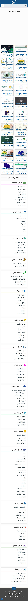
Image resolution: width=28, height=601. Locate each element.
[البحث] (2, 5)
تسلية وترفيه (21, 314)
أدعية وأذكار (21, 186)
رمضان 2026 (21, 205)
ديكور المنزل (21, 563)
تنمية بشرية (21, 557)
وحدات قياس (21, 512)
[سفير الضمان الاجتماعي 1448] (21, 101)
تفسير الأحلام (21, 549)
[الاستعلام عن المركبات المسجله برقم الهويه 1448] (7, 75)
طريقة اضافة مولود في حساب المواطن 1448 (7, 107)
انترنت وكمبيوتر (20, 350)
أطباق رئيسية (21, 435)
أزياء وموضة (21, 377)
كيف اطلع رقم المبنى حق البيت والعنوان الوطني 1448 (22, 134)
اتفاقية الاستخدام (14, 598)
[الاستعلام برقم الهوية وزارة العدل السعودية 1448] (7, 153)
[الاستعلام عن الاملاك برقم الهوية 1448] (7, 88)
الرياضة (23, 311)
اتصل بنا (16, 596)
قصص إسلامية (21, 197)
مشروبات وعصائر (20, 440)
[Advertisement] (14, 28)
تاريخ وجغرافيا (21, 488)
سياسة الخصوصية (9, 596)
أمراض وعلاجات (21, 417)
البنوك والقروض (20, 398)
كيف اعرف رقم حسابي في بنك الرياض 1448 (7, 172)
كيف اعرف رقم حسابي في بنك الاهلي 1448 (21, 146)
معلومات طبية (21, 425)
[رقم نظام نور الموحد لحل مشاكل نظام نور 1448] (7, 62)
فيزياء (23, 480)
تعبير (24, 456)
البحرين (23, 226)
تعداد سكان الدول (20, 242)
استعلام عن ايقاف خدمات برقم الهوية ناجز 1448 (7, 134)
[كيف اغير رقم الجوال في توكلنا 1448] (7, 49)
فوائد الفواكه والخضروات (18, 276)
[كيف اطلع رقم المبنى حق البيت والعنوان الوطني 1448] (21, 127)
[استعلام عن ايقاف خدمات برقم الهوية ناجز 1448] (7, 127)
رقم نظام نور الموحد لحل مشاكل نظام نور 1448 (8, 69)
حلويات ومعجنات (20, 443)
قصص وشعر (21, 332)
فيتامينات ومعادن (20, 282)
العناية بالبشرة (21, 372)
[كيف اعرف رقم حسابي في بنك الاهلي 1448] (21, 140)
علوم (24, 478)
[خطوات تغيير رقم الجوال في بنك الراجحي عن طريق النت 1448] (21, 153)
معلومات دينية (21, 202)
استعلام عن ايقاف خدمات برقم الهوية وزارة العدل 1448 (22, 69)
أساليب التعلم (21, 475)
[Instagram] (13, 594)
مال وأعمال (22, 401)
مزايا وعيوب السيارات (19, 578)
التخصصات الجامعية (19, 464)
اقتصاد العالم (21, 403)
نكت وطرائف (21, 300)
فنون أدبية (22, 337)
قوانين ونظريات (20, 515)
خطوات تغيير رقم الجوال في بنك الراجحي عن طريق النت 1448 (21, 160)
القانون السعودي (20, 266)
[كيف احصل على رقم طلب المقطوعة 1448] (7, 140)
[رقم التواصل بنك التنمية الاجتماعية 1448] (21, 75)
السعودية (22, 215)
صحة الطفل (21, 539)
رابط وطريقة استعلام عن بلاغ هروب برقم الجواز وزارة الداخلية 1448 (22, 174)
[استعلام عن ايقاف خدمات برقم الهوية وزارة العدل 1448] (21, 62)
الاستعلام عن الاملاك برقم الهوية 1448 (8, 94)
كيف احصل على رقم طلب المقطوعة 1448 (8, 146)
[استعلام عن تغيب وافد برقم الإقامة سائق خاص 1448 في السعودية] (21, 88)
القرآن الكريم (21, 189)
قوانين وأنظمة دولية (19, 263)
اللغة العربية (21, 470)
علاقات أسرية (21, 555)
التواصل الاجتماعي (19, 358)
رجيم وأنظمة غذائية (19, 284)
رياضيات (23, 486)
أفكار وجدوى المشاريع (18, 390)
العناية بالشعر (21, 369)
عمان (24, 232)
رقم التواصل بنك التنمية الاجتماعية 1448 (21, 81)
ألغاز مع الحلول (21, 297)
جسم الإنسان (21, 422)
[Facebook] (19, 594)
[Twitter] (16, 594)
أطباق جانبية (21, 438)
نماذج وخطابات (21, 406)
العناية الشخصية (20, 374)
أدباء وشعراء (21, 329)
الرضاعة (23, 533)
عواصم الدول (21, 247)
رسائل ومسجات (20, 303)
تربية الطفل (21, 536)
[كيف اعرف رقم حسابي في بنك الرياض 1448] (7, 166)
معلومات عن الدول (19, 253)
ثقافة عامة (22, 497)
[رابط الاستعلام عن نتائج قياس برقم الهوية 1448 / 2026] (21, 49)
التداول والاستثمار (20, 395)
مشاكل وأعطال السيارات (18, 581)
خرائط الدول (21, 245)
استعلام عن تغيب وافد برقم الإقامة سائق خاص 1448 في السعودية (21, 95)
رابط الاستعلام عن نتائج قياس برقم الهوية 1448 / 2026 (21, 56)
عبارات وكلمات (21, 324)
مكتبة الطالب (21, 467)
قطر (24, 229)
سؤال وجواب (21, 295)
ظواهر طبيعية (21, 518)
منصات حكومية (20, 218)
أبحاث (23, 453)
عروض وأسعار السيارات (18, 576)
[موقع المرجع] (14, 2)
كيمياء (23, 483)
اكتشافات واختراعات (19, 507)
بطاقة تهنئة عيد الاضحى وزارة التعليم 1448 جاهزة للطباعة (8, 121)
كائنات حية (22, 510)
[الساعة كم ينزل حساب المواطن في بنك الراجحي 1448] (21, 114)
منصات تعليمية (21, 494)
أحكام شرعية (21, 194)
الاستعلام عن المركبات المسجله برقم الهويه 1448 (8, 82)
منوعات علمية (21, 520)
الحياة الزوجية (21, 380)
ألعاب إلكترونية (21, 356)
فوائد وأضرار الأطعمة (19, 279)
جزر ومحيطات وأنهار (19, 250)
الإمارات (23, 224)
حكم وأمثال (21, 327)
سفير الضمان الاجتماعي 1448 (21, 107)
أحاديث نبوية (21, 192)
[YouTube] (9, 594)
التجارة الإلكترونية (20, 393)
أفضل (23, 308)
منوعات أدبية (21, 340)
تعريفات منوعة (21, 491)
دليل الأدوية (21, 419)
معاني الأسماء (21, 560)
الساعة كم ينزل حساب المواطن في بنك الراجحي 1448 (21, 121)
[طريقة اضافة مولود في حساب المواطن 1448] (7, 101)
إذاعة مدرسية (21, 459)
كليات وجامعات (21, 461)
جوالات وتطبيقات (20, 353)
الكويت (23, 221)
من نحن (22, 596)
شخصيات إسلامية (20, 200)
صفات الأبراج (21, 552)
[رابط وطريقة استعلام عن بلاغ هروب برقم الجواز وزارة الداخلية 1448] (21, 166)
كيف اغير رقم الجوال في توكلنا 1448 (8, 55)
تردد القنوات (21, 305)
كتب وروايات (21, 335)
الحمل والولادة (21, 531)
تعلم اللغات (22, 472)
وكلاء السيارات (21, 573)
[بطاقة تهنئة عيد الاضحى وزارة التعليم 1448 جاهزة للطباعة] (7, 114)
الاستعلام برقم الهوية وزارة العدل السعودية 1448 (8, 160)
